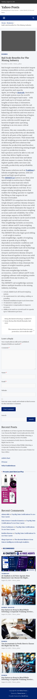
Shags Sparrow (6, 539)
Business (4, 54)
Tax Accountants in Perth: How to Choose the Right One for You (17, 645)
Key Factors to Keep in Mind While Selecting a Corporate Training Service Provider (17, 612)
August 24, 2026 (6, 614)
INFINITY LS (10, 178)
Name (4, 373)
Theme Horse (21, 693)
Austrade (20, 93)
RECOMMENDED (8, 548)
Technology (5, 573)
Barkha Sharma (6, 533)
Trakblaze (30, 170)
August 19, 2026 (6, 682)
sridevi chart (5, 458)
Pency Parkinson (7, 527)
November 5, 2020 (6, 64)
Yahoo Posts (10, 7)
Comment (5, 348)
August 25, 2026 (6, 580)
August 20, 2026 (6, 648)
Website (4, 390)
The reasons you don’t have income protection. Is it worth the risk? (20, 330)
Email (4, 381)
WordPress (25, 696)
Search (3, 415)
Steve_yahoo (18, 64)
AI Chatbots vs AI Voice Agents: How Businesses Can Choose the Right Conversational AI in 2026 (15, 578)
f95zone (4, 462)
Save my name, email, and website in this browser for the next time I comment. (18, 403)
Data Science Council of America (12, 521)
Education (11, 607)
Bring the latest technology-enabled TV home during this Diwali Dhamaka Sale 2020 (18, 321)
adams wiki (5, 514)
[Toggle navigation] (4, 17)
